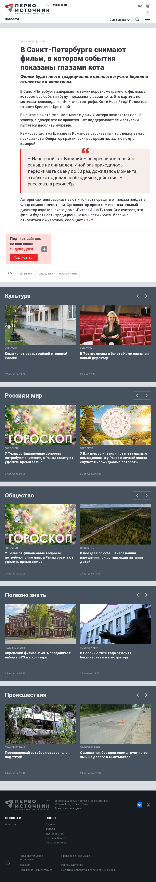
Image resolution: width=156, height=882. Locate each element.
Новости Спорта (56, 838)
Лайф (88, 220)
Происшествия (25, 694)
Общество (46, 273)
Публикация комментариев (35, 869)
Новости (13, 818)
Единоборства (55, 833)
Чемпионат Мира (56, 842)
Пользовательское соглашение (31, 857)
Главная (50, 824)
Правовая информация (75, 855)
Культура (26, 273)
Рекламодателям (72, 864)
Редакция (24, 864)
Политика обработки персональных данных (88, 869)
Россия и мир (68, 273)
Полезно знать (25, 595)
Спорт (51, 818)
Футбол (50, 828)
